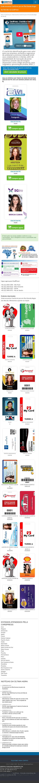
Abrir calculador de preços (15, 72)
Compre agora (17, 128)
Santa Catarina (5, 669)
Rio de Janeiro (5, 660)
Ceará (3, 636)
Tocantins (4, 675)
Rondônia (4, 664)
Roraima (3, 666)
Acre (2, 627)
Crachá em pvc (7, 14)
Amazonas (4, 630)
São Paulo (4, 673)
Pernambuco (5, 655)
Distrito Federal (5, 638)
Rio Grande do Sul (6, 668)
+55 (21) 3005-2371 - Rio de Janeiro (12, 290)
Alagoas (3, 629)
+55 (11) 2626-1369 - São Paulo (10, 285)
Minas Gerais (5, 645)
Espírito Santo (5, 640)
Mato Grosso (5, 649)
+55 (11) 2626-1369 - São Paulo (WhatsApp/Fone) (19, 764)
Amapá (3, 632)
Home (2, 14)
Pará (2, 651)
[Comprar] (15, 102)
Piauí (2, 656)
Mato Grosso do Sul (7, 647)
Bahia (2, 634)
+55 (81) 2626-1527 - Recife (9, 288)
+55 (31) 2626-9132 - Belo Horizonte (12, 286)
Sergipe (3, 671)
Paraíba (3, 653)
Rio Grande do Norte (7, 662)
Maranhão (4, 643)
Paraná (3, 658)
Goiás (3, 642)
